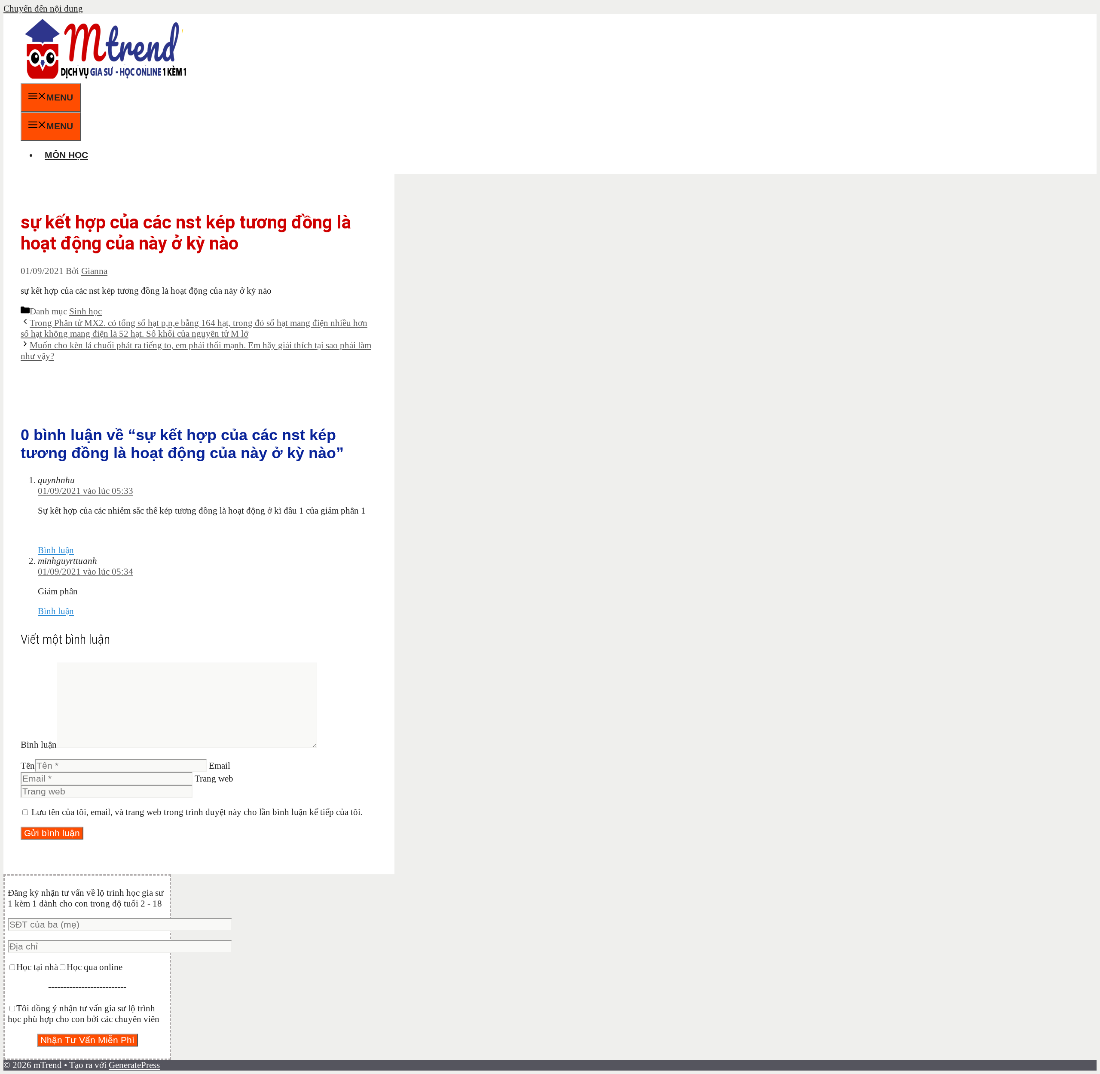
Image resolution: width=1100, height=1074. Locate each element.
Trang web (214, 778)
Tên (28, 766)
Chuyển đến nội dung (43, 8)
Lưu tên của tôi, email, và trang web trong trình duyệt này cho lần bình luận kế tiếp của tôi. (197, 812)
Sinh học (85, 311)
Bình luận (56, 550)
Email (219, 766)
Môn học (66, 155)
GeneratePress (134, 1065)
